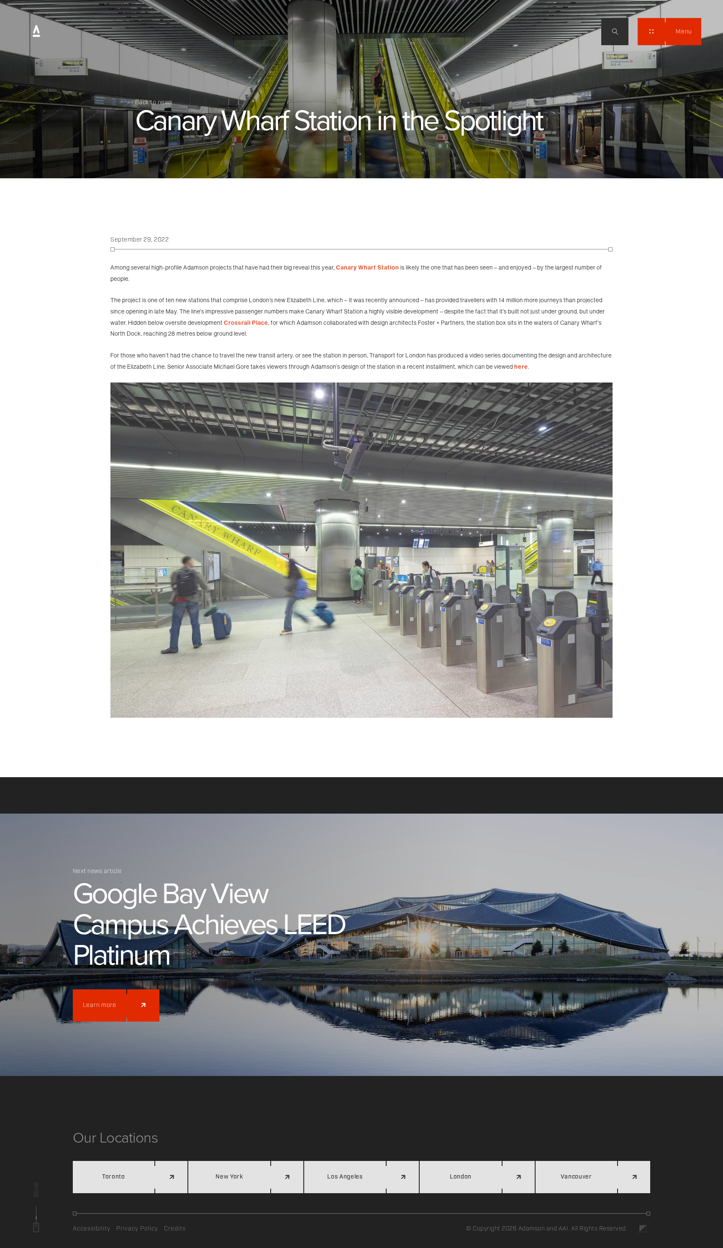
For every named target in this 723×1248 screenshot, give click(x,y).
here (521, 366)
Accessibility (91, 1229)
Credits (175, 1229)
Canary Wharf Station (367, 267)
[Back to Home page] (36, 31)
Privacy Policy (137, 1229)
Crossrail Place (246, 322)
